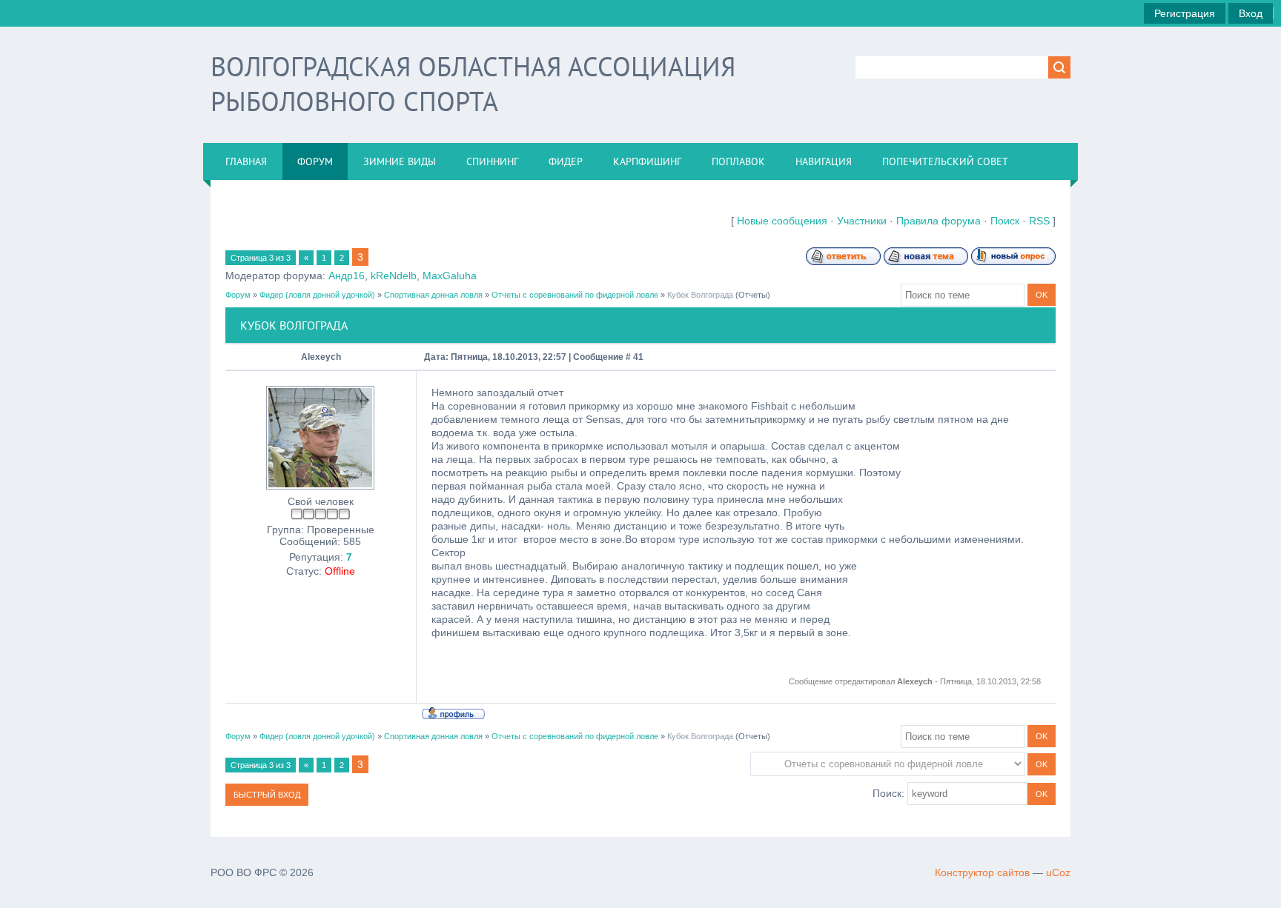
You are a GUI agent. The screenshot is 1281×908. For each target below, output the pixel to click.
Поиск (1004, 221)
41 (638, 357)
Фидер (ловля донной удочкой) (317, 294)
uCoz (1058, 872)
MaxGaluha (450, 275)
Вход (1250, 13)
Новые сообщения (782, 221)
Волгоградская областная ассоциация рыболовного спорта (473, 83)
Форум (238, 294)
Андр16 (346, 275)
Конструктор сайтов (982, 872)
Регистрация (1184, 13)
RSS (1039, 221)
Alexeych (321, 357)
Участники (862, 221)
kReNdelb (394, 275)
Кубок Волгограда (700, 294)
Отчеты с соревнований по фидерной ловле (574, 294)
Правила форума (938, 221)
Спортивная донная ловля (433, 294)
